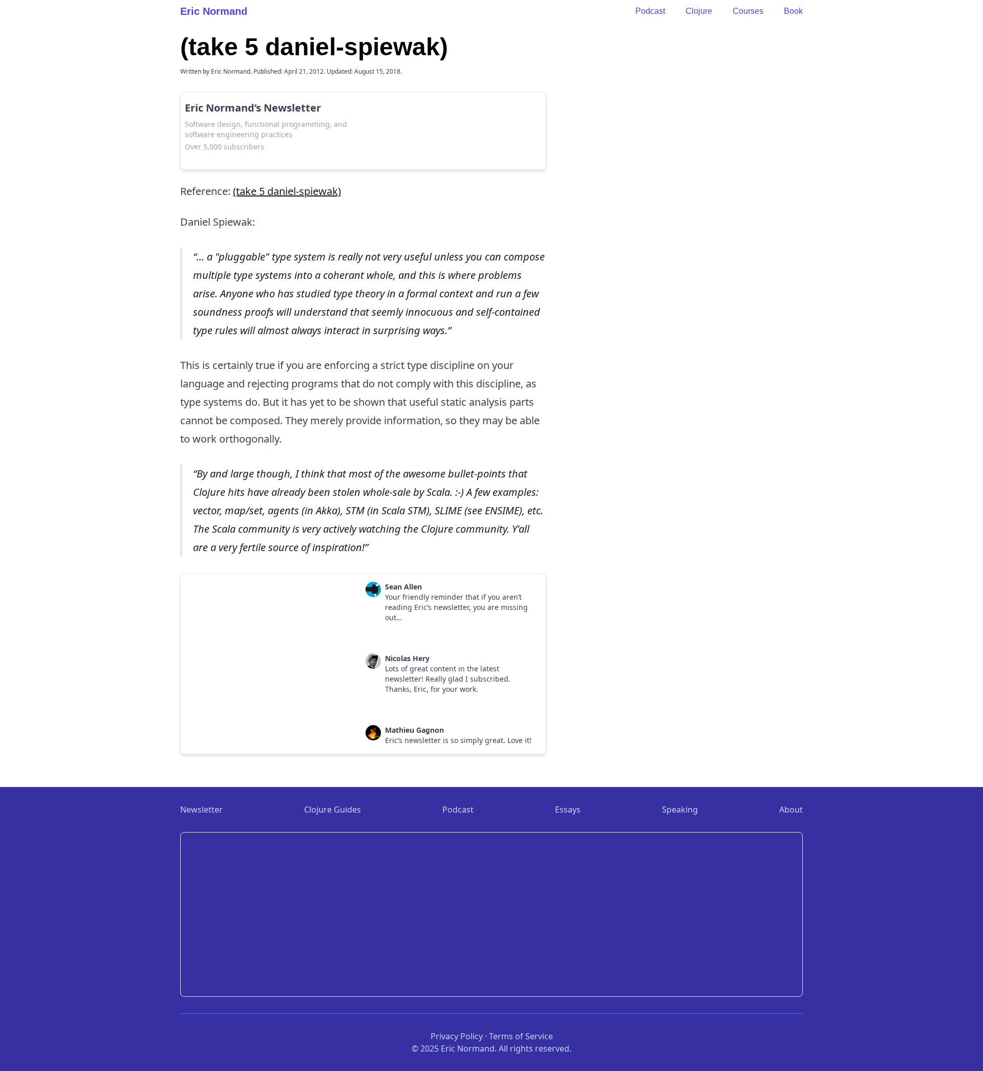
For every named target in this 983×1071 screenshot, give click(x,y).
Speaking (680, 809)
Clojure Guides (332, 809)
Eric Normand (213, 11)
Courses (748, 11)
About (791, 809)
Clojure (699, 11)
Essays (568, 809)
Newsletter (201, 809)
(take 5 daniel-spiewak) (287, 191)
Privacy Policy (457, 1036)
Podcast (650, 11)
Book (793, 11)
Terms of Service (521, 1036)
